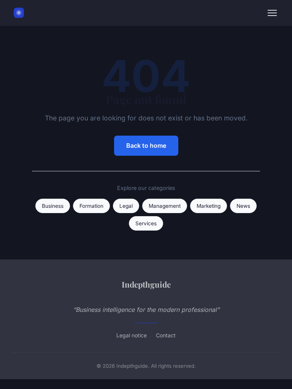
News (243, 206)
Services (146, 223)
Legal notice (131, 335)
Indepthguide (146, 284)
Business (52, 206)
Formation (91, 206)
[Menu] (272, 13)
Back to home (146, 145)
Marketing (209, 206)
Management (165, 206)
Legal (126, 206)
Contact (166, 335)
